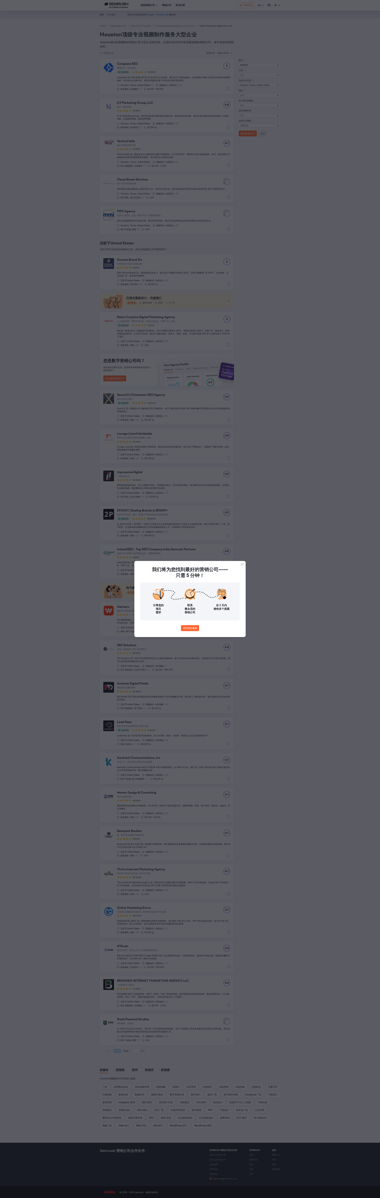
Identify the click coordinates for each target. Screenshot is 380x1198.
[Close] (242, 564)
